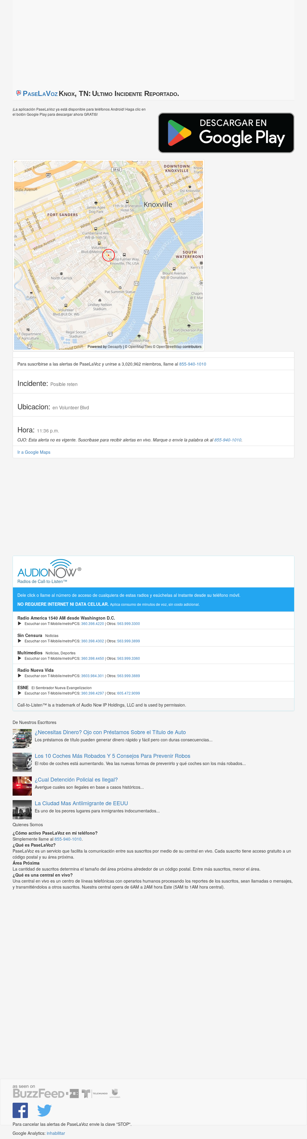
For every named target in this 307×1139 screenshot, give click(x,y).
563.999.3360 (128, 658)
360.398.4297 (92, 692)
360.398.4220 (92, 623)
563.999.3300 (128, 623)
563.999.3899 (128, 640)
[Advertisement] (87, 42)
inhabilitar (56, 1133)
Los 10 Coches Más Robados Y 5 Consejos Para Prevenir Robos (112, 755)
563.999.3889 (128, 675)
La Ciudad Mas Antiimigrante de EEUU (81, 803)
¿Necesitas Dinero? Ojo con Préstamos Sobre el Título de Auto (110, 732)
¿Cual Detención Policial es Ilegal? (76, 779)
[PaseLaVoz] (20, 1110)
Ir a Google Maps (33, 452)
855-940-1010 (192, 364)
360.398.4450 (92, 658)
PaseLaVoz (40, 93)
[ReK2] (44, 1110)
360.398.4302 (92, 640)
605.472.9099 (128, 692)
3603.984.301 (92, 675)
